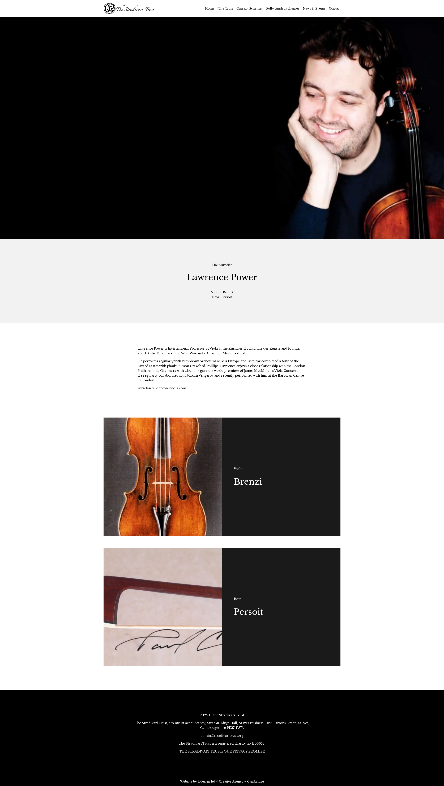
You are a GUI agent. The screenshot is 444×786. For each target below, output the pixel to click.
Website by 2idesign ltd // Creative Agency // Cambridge (222, 781)
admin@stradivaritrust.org (222, 736)
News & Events (314, 8)
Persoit (248, 612)
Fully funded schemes (282, 8)
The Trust (225, 8)
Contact (334, 8)
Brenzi (248, 481)
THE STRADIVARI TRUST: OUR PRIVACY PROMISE (222, 751)
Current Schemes (249, 8)
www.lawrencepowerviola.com (162, 388)
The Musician (222, 265)
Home (210, 8)
